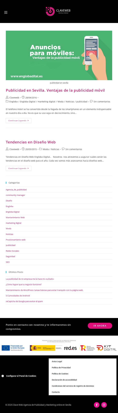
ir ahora (99, 325)
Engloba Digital (27, 101)
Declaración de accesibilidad (64, 380)
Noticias (70, 101)
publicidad (81, 101)
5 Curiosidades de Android (18, 295)
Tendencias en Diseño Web (31, 142)
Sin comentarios (102, 101)
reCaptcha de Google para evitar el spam (24, 301)
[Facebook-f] (96, 405)
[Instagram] (104, 405)
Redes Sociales (12, 250)
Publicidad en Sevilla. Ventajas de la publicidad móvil (55, 90)
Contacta (56, 392)
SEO (8, 262)
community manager (15, 195)
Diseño (9, 200)
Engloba (13, 101)
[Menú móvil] (5, 11)
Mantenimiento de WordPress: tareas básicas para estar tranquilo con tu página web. (44, 290)
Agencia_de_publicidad (16, 189)
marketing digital (46, 101)
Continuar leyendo (19, 120)
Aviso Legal (57, 361)
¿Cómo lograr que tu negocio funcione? (24, 284)
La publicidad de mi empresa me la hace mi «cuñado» (30, 279)
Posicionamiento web (16, 239)
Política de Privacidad (61, 367)
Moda (60, 101)
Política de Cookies (60, 374)
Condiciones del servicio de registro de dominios (73, 386)
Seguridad (10, 256)
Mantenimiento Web (15, 217)
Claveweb (14, 97)
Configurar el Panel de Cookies (21, 376)
